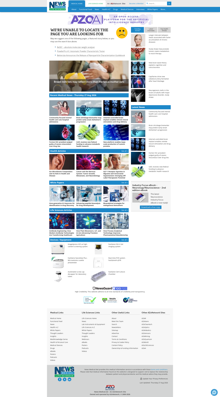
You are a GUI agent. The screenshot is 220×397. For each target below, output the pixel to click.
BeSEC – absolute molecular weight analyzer (76, 47)
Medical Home (76, 4)
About (114, 318)
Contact (115, 336)
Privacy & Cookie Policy (120, 342)
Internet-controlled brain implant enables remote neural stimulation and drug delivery (159, 142)
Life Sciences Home (95, 4)
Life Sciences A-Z (88, 327)
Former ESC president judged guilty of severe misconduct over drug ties (159, 155)
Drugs (52, 348)
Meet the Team (117, 321)
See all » (124, 151)
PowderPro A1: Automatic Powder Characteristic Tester (81, 51)
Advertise (115, 333)
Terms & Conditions (119, 339)
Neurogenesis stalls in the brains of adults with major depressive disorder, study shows (159, 93)
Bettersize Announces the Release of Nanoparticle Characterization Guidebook (91, 55)
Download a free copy (150, 207)
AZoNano (145, 321)
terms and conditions (159, 369)
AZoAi (144, 348)
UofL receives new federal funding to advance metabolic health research (159, 169)
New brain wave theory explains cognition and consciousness (157, 65)
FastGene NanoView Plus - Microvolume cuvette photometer (78, 260)
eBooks (53, 351)
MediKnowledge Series (59, 339)
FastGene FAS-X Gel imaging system (115, 245)
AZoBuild (145, 342)
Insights (53, 336)
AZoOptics (145, 327)
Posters (53, 354)
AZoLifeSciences (148, 345)
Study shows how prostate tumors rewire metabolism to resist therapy (159, 51)
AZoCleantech (147, 324)
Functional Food (56, 321)
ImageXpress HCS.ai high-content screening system (78, 245)
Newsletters (116, 327)
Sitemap (115, 330)
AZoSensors (146, 333)
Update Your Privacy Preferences (155, 379)
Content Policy (117, 345)
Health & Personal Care (59, 342)
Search (114, 324)
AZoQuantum (147, 339)
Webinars (85, 339)
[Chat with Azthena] (214, 392)
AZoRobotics (146, 330)
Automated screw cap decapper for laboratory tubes (77, 274)
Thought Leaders (56, 333)
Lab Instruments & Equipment (93, 324)
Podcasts (53, 357)
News (52, 324)
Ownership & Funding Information (125, 348)
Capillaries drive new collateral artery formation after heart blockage (159, 78)
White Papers (55, 330)
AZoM (144, 318)
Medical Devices (56, 345)
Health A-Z (54, 327)
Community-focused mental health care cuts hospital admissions (159, 113)
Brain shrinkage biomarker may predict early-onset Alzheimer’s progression (159, 127)
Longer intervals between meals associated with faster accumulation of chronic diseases (160, 38)
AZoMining (146, 336)
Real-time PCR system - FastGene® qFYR (117, 259)
